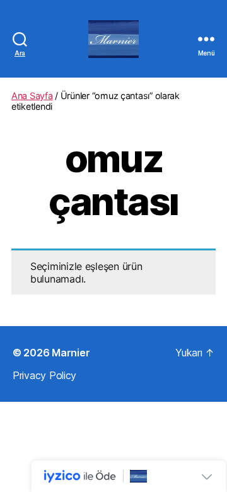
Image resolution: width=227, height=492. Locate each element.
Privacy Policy (44, 375)
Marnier (71, 352)
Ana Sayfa (32, 95)
